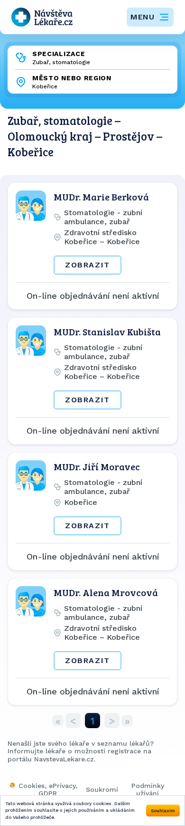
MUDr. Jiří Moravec (97, 466)
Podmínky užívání (147, 789)
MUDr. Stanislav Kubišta (107, 331)
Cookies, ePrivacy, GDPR (47, 789)
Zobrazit (87, 264)
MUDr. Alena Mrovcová (106, 592)
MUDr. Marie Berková (101, 196)
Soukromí (102, 789)
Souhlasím (163, 810)
